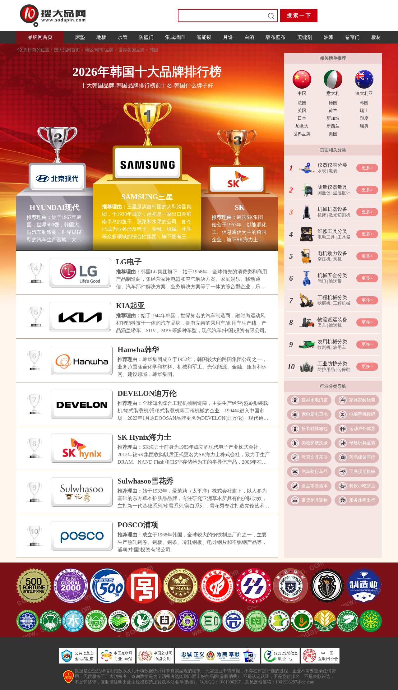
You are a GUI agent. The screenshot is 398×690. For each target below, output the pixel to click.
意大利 (333, 93)
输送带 (335, 281)
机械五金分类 (332, 275)
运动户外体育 (362, 428)
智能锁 (204, 37)
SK (240, 207)
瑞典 (364, 126)
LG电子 (129, 262)
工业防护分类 (332, 363)
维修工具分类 (332, 231)
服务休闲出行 (362, 500)
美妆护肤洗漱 (315, 443)
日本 (302, 118)
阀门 (321, 281)
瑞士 (364, 110)
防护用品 (326, 369)
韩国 (154, 50)
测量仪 (324, 193)
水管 (122, 37)
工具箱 (343, 237)
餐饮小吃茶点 (362, 486)
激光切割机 (339, 215)
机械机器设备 (332, 209)
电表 (333, 171)
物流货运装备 (332, 319)
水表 (321, 171)
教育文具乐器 (315, 457)
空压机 (324, 259)
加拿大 (301, 126)
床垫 (80, 37)
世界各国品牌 (131, 50)
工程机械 (341, 303)
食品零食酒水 (315, 486)
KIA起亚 (130, 306)
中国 (302, 93)
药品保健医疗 (362, 457)
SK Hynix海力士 (144, 437)
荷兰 (333, 110)
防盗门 (146, 37)
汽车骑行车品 (315, 471)
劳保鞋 (343, 369)
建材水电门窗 (315, 400)
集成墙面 (175, 37)
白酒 (249, 37)
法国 (302, 102)
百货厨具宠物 (315, 500)
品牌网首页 (40, 37)
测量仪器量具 (332, 187)
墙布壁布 (275, 37)
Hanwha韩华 (138, 349)
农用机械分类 (332, 341)
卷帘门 (352, 37)
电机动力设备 (332, 253)
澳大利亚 (364, 93)
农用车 (339, 347)
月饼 (228, 37)
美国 (333, 134)
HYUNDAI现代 (55, 207)
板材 (376, 37)
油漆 (329, 37)
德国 (333, 102)
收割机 (324, 347)
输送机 (335, 325)
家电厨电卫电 (315, 414)
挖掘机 (324, 303)
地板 (101, 37)
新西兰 (333, 126)
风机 (337, 259)
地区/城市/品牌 (99, 50)
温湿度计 (341, 193)
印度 (364, 118)
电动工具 (326, 237)
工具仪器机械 (362, 471)
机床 (321, 215)
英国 (302, 110)
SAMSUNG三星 (147, 197)
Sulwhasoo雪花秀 (146, 481)
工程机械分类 (332, 297)
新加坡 (333, 118)
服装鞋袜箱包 (315, 428)
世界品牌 (302, 134)
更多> (367, 167)
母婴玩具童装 (362, 443)
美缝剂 (304, 37)
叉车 (321, 325)
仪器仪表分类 (332, 165)
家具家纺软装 (362, 400)
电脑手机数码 (362, 414)
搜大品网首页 (67, 50)
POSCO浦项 (138, 525)
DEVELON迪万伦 (147, 393)
